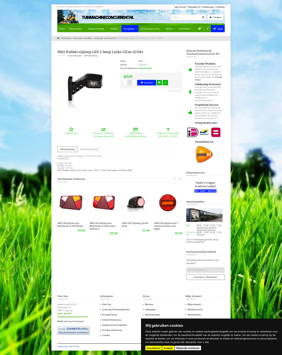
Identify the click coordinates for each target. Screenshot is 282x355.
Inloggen (217, 17)
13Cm (96, 170)
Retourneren (194, 314)
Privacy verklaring (112, 330)
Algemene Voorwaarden (114, 325)
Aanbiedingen (152, 314)
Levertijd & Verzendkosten (116, 309)
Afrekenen (220, 7)
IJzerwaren (184, 28)
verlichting (122, 170)
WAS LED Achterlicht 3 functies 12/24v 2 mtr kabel (166, 226)
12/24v (103, 170)
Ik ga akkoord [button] (153, 348)
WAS (59, 170)
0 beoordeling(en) (75, 56)
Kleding (114, 28)
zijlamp (73, 170)
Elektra (169, 28)
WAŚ (130, 170)
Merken (149, 304)
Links (89, 170)
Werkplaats (129, 28)
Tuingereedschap (96, 28)
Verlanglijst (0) (194, 7)
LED (79, 170)
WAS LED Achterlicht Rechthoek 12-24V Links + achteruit (103, 226)
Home (62, 28)
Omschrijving (67, 149)
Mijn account (194, 304)
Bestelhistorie (195, 309)
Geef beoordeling (91, 56)
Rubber (66, 170)
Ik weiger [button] (168, 348)
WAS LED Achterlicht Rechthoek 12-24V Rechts (70, 224)
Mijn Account (180, 7)
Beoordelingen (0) (89, 149)
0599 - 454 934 (64, 313)
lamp (84, 170)
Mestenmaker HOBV (65, 347)
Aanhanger (112, 170)
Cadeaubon (150, 309)
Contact (106, 335)
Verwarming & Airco (150, 28)
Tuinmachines (75, 28)
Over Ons (106, 304)
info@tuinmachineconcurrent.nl (72, 317)
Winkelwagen (208, 7)
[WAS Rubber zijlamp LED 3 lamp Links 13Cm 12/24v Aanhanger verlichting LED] (86, 90)
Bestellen (148, 82)
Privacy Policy (109, 314)
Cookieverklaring (111, 319)
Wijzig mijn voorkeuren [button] (188, 348)
